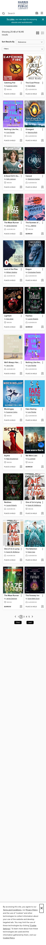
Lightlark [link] (8, 316)
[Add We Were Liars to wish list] (42, 467)
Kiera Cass (31, 552)
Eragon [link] (29, 269)
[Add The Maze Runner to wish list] (20, 233)
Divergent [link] (30, 129)
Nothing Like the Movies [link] (12, 129)
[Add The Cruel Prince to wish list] (42, 94)
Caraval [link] (29, 176)
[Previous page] (15, 616)
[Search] (3, 13)
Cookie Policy (9, 938)
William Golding (11, 272)
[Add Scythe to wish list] (20, 467)
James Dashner (11, 226)
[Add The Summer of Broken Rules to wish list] (42, 233)
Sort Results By (8, 42)
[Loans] (37, 14)
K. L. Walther (32, 226)
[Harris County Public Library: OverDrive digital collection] (23, 5)
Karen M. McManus (34, 505)
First (18, 622)
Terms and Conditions (12, 910)
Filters (6, 49)
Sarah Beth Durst (33, 599)
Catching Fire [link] (9, 83)
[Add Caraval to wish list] (42, 187)
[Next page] (32, 616)
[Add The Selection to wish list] (42, 560)
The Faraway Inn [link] (32, 596)
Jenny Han (9, 366)
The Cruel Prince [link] (32, 83)
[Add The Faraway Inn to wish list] (42, 606)
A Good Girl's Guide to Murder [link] (12, 176)
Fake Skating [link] (31, 409)
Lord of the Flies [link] (11, 269)
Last (30, 622)
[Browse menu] (42, 13)
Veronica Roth (32, 133)
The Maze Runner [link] (11, 223)
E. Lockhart (31, 459)
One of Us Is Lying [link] (33, 502)
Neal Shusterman (12, 459)
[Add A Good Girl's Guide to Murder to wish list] (20, 187)
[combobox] (18, 13)
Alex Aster (9, 319)
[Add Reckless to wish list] (20, 513)
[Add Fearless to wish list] (42, 327)
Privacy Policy (31, 910)
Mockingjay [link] (9, 409)
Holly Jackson (11, 179)
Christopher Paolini (34, 272)
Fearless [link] (29, 316)
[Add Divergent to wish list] (42, 140)
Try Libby (10, 19)
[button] (37, 33)
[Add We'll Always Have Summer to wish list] (20, 373)
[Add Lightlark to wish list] (20, 327)
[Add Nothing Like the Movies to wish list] (20, 140)
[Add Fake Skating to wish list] (42, 420)
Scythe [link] (7, 456)
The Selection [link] (31, 549)
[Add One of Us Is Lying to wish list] (42, 513)
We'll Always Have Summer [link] (12, 362)
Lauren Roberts (33, 319)
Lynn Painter (10, 133)
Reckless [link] (7, 502)
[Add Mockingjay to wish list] (20, 420)
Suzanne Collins (11, 86)
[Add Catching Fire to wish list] (20, 94)
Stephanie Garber (34, 179)
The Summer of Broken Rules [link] (33, 223)
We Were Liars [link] (31, 456)
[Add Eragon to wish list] (42, 280)
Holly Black (31, 86)
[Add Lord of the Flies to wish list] (20, 280)
